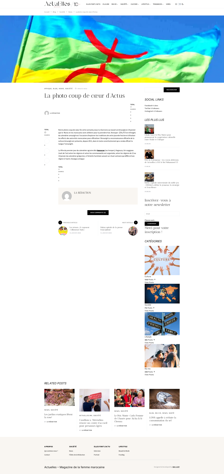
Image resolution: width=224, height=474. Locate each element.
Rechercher (171, 90)
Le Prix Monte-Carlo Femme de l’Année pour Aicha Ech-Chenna (129, 418)
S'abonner (151, 224)
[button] (179, 4)
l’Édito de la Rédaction (77, 455)
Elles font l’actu (102, 446)
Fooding (121, 455)
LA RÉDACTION (55, 113)
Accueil (46, 12)
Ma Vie (158, 413)
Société (62, 12)
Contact (47, 455)
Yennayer (101, 150)
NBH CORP (176, 467)
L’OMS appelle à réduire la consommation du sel (162, 419)
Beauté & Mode (124, 451)
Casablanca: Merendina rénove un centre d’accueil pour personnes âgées (93, 423)
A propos (48, 446)
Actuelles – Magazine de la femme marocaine (74, 467)
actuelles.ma (85, 415)
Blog (54, 12)
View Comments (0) (98, 213)
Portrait (96, 455)
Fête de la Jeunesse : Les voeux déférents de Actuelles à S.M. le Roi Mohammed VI (162, 161)
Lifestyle (123, 446)
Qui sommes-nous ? (51, 451)
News (70, 12)
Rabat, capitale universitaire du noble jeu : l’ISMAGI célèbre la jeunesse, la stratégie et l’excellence (162, 185)
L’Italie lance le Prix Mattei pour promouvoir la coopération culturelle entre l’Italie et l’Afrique (160, 137)
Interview (97, 451)
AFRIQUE (48, 89)
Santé (171, 413)
